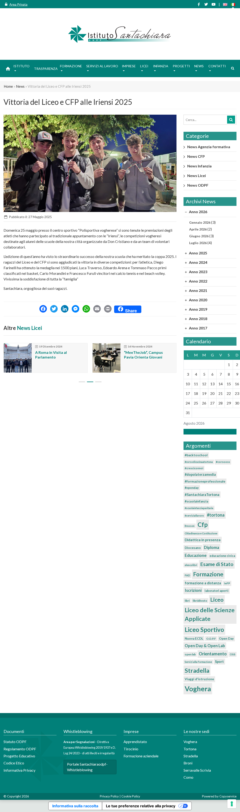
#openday (192, 488)
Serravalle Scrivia (197, 770)
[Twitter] (54, 309)
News (20, 86)
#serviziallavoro (194, 515)
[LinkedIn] (64, 309)
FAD (187, 575)
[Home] (120, 34)
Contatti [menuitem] (217, 66)
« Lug (208, 431)
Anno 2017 (197, 328)
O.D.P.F (211, 638)
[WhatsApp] (86, 309)
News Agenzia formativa (208, 146)
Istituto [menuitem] (21, 66)
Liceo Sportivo (204, 629)
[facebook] (198, 4)
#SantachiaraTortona (202, 494)
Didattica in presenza (203, 540)
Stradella (197, 670)
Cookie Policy (130, 796)
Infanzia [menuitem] (160, 66)
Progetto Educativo (19, 756)
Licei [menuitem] (144, 66)
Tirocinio (131, 749)
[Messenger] (75, 309)
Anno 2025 (197, 253)
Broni (188, 763)
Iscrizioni (193, 590)
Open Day (226, 638)
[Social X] (206, 4)
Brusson (190, 525)
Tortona (190, 749)
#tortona (216, 514)
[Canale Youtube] (213, 4)
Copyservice (227, 796)
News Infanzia (199, 166)
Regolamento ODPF (20, 749)
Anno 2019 (197, 309)
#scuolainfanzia (196, 501)
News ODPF (197, 185)
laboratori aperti (217, 591)
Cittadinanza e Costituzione (201, 533)
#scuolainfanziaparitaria (199, 508)
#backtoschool (196, 455)
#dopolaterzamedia (200, 474)
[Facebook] (43, 309)
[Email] (97, 309)
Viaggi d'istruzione (199, 679)
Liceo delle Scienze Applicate (210, 614)
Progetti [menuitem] (181, 66)
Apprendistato (135, 741)
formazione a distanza (203, 583)
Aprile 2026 (198, 229)
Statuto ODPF (15, 741)
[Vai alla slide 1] (82, 381)
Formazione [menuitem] (71, 66)
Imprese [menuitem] (129, 66)
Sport (219, 662)
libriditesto (200, 600)
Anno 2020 (197, 300)
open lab (190, 654)
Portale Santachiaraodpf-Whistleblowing (87, 767)
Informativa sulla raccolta (75, 806)
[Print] (107, 309)
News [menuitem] (199, 66)
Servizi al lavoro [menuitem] (102, 66)
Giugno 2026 (199, 236)
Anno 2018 (197, 318)
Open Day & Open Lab (205, 645)
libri (187, 600)
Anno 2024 (197, 262)
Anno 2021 (197, 290)
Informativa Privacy (19, 770)
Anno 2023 (197, 271)
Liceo (217, 599)
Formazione (208, 574)
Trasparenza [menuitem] (46, 69)
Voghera (198, 688)
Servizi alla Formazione (198, 661)
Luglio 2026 (198, 243)
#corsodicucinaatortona (199, 461)
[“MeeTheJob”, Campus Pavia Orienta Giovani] (106, 358)
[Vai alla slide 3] (98, 381)
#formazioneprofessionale (205, 481)
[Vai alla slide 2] (90, 381)
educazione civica (222, 556)
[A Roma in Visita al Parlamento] (18, 358)
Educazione (195, 555)
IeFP (227, 583)
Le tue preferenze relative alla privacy (140, 806)
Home (8, 86)
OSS (232, 654)
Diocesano (193, 548)
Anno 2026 (197, 211)
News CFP (196, 156)
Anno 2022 (197, 281)
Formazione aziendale (141, 756)
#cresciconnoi (194, 468)
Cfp (203, 524)
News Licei (29, 328)
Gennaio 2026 (199, 222)
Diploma (211, 547)
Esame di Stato (216, 564)
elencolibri (191, 565)
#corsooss (223, 462)
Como (188, 777)
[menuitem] (8, 68)
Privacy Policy (109, 796)
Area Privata (18, 4)
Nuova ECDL (194, 638)
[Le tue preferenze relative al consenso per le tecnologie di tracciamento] (231, 803)
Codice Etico (14, 763)
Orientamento (213, 653)
